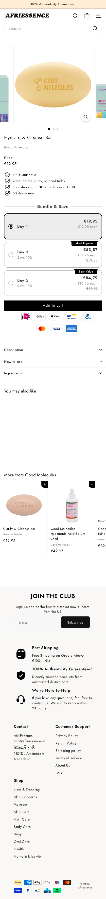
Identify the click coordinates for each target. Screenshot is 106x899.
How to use (13, 361)
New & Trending (27, 790)
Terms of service (68, 758)
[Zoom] (85, 116)
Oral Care (22, 842)
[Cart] (87, 16)
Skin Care (22, 812)
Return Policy (65, 743)
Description (13, 349)
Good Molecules (16, 147)
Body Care (22, 827)
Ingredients (13, 373)
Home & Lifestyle (27, 856)
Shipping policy (68, 751)
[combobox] (53, 28)
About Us (62, 765)
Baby (18, 834)
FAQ (58, 773)
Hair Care (22, 819)
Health (19, 849)
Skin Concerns (25, 797)
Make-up (20, 804)
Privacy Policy (66, 736)
